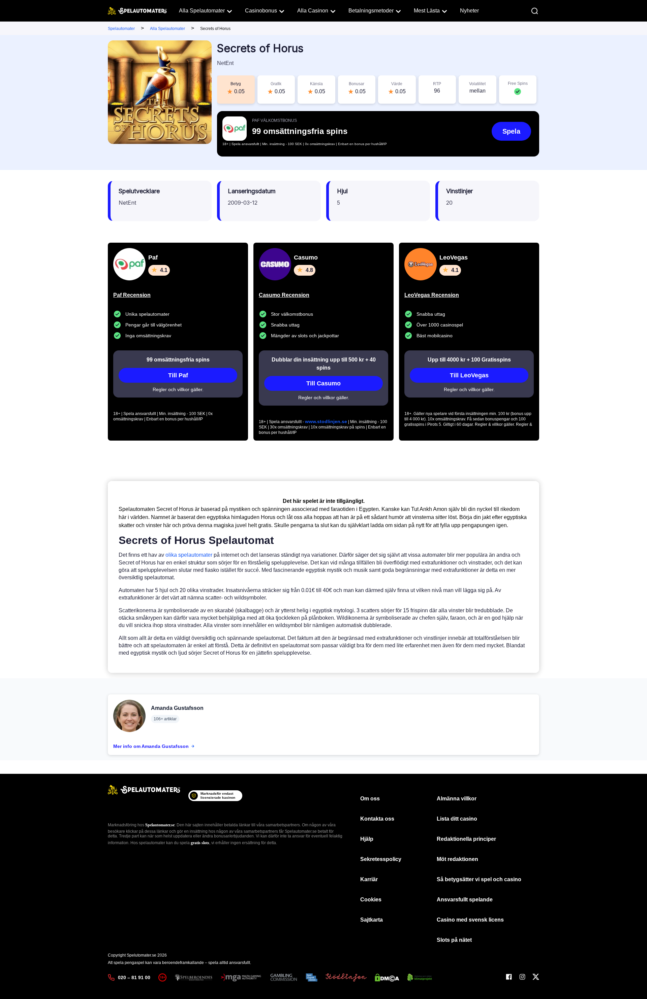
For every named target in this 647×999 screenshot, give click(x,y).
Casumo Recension (284, 295)
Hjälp (366, 839)
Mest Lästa (427, 10)
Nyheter (469, 10)
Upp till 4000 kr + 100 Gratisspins (469, 360)
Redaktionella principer (466, 839)
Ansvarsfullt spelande (465, 899)
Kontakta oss (377, 819)
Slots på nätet (454, 940)
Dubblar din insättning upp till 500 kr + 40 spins (324, 364)
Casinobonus (261, 10)
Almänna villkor (456, 798)
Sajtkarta (371, 920)
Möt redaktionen (457, 859)
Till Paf (178, 375)
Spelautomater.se (160, 825)
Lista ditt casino (457, 819)
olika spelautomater (188, 555)
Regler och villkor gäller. (178, 389)
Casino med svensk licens (470, 920)
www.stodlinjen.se (326, 421)
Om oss (370, 798)
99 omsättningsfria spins (178, 360)
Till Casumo (323, 383)
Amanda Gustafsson (177, 708)
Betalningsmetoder (371, 10)
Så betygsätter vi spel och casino (479, 879)
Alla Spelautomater (202, 10)
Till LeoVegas (469, 375)
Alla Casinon (312, 10)
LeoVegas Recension (431, 295)
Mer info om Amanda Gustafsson (151, 746)
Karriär (369, 879)
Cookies (370, 899)
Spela (511, 131)
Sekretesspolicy (380, 859)
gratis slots (200, 842)
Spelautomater (121, 28)
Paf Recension (132, 295)
